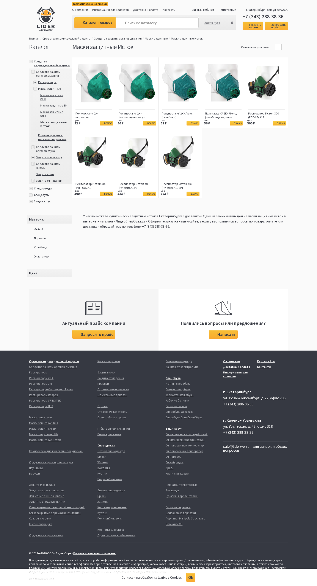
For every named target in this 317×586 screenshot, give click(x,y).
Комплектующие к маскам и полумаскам (52, 137)
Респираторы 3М (40, 384)
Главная (34, 38)
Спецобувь (41, 195)
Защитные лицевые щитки (47, 501)
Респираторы (47, 82)
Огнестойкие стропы (111, 417)
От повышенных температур (185, 445)
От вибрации (174, 462)
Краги (169, 468)
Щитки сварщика (40, 524)
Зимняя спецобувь (178, 389)
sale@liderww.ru (277, 10)
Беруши (34, 473)
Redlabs (49, 579)
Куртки (102, 473)
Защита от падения (49, 181)
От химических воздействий (185, 440)
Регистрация (227, 10)
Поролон (40, 238)
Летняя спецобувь (178, 384)
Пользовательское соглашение (94, 553)
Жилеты (102, 462)
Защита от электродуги (182, 367)
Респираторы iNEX (41, 378)
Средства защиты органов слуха (48, 149)
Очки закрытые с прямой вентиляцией (55, 513)
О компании (80, 10)
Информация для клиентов (110, 10)
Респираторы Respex (43, 395)
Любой (38, 229)
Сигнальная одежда (179, 361)
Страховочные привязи (113, 389)
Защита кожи (45, 174)
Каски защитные (108, 361)
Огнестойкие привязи (112, 395)
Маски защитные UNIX (43, 434)
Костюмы (103, 468)
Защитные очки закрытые (46, 496)
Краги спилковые (177, 473)
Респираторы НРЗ (41, 406)
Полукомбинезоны (109, 479)
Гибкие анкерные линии (113, 428)
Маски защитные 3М (53, 105)
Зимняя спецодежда (111, 490)
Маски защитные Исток (45, 440)
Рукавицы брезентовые (182, 496)
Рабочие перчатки (178, 507)
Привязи (103, 384)
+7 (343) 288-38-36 (263, 16)
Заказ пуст (212, 22)
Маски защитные (156, 38)
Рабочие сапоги (176, 406)
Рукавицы (172, 490)
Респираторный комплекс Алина (51, 389)
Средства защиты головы (46, 535)
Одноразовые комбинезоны (116, 535)
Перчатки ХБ (174, 524)
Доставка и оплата (145, 10)
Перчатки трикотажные (182, 485)
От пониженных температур (184, 451)
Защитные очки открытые (46, 490)
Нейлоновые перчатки (181, 513)
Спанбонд (40, 247)
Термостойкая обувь (179, 395)
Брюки (101, 457)
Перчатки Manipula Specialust (185, 518)
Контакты (169, 10)
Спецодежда (43, 188)
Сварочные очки (40, 518)
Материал (37, 219)
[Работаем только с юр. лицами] (54, 19)
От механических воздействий (186, 434)
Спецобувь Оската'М (179, 412)
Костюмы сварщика (110, 530)
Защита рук (42, 201)
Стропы (102, 406)
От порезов (173, 457)
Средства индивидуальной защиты (66, 38)
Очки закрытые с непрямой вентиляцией (57, 507)
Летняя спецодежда (111, 451)
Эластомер (41, 256)
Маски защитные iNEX (43, 423)
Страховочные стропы (112, 412)
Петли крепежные (109, 434)
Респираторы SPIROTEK (45, 400)
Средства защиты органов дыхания (118, 38)
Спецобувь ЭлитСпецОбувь (184, 417)
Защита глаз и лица (49, 157)
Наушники (36, 468)
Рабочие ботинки (177, 400)
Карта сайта (266, 361)
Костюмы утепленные (112, 507)
